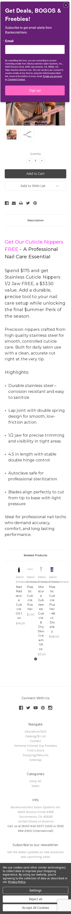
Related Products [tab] (35, 555)
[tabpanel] (18, 596)
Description (35, 220)
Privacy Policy (16, 882)
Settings (35, 890)
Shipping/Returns (36, 755)
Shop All (35, 781)
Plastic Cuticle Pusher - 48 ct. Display (52, 609)
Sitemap (36, 760)
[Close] (66, 5)
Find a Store (35, 750)
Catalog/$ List (35, 736)
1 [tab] (35, 658)
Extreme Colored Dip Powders (35, 746)
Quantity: (35, 153)
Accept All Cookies (35, 908)
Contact (35, 741)
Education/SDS (35, 731)
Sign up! (35, 90)
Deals (35, 786)
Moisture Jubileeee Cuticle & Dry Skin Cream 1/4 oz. (41, 618)
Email (9, 41)
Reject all (35, 899)
